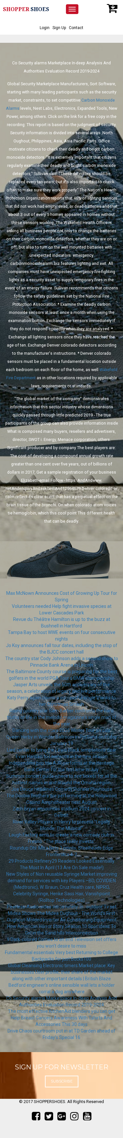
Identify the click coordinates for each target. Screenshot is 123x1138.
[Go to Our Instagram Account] (74, 1116)
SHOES (26, 9)
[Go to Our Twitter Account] (49, 1116)
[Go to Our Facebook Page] (36, 1116)
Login (45, 27)
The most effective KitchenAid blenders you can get (61, 1011)
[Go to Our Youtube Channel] (87, 1116)
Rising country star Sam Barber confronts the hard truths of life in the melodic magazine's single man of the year (61, 717)
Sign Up (59, 27)
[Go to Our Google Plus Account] (61, 1116)
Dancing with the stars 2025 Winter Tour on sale (61, 730)
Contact (76, 27)
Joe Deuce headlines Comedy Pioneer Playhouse (61, 789)
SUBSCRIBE (61, 1081)
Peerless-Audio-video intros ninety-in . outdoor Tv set (61, 906)
